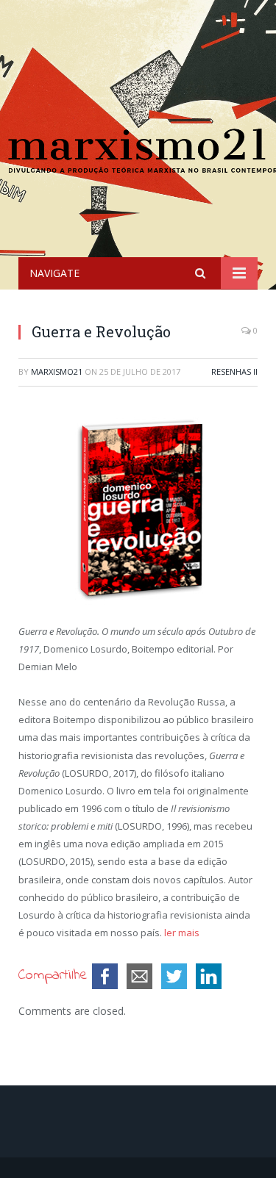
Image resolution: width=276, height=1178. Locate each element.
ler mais (181, 932)
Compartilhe (53, 975)
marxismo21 (56, 371)
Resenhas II (234, 371)
